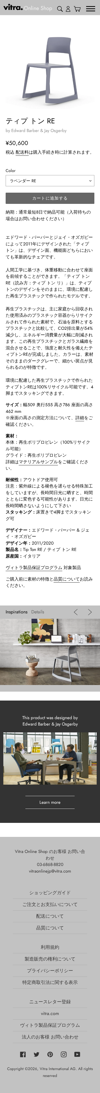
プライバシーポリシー (50, 970)
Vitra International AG (58, 1069)
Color (10, 171)
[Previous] (77, 612)
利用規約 (50, 947)
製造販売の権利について (50, 959)
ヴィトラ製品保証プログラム (34, 567)
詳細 (79, 418)
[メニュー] (91, 8)
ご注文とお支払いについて (50, 904)
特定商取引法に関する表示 (50, 982)
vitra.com (50, 1013)
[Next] (88, 612)
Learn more (50, 802)
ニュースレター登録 (50, 1001)
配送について (50, 916)
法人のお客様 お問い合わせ (50, 1037)
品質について (67, 579)
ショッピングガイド (50, 892)
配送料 (22, 152)
